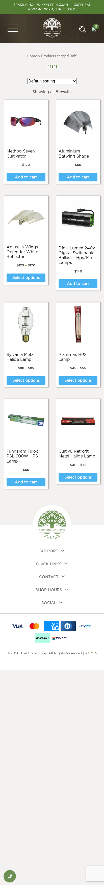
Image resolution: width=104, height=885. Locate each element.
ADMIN (91, 653)
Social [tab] (48, 603)
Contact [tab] (49, 577)
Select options (26, 278)
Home (32, 56)
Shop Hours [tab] (49, 590)
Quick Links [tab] (49, 564)
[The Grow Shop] (52, 28)
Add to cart (26, 177)
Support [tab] (48, 551)
